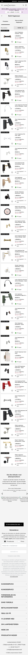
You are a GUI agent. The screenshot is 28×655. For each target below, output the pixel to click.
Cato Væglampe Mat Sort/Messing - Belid (19, 163)
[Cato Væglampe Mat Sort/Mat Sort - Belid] (14, 95)
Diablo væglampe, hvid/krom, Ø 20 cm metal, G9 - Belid (21, 76)
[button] (12, 42)
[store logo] (10, 5)
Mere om (5, 630)
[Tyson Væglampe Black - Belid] (14, 124)
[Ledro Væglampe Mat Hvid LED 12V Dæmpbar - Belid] (14, 109)
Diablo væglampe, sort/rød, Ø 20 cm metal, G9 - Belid (20, 455)
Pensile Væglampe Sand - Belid (21, 352)
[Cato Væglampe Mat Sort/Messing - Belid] (14, 168)
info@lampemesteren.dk (14, 649)
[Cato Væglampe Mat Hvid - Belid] (14, 153)
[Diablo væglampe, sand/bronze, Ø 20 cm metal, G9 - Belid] (14, 430)
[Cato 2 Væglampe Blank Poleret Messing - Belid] (14, 241)
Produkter (5, 21)
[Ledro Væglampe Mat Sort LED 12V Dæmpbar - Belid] (14, 284)
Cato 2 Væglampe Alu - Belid (20, 396)
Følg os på (6, 613)
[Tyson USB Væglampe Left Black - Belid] (14, 415)
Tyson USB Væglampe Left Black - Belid (21, 411)
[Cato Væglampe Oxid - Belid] (14, 313)
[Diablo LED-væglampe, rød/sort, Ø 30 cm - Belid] (14, 211)
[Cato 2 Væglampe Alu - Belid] (14, 401)
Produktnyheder (9, 635)
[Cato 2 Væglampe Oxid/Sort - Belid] (14, 37)
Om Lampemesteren (9, 624)
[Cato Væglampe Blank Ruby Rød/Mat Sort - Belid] (14, 386)
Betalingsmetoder (9, 608)
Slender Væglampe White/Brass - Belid (19, 266)
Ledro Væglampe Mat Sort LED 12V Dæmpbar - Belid (21, 280)
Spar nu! (17, 10)
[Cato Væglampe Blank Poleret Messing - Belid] (14, 226)
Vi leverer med (7, 619)
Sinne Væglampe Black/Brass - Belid (19, 323)
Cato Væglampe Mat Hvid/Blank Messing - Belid (21, 251)
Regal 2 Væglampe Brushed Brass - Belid (20, 440)
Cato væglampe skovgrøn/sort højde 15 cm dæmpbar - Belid (21, 294)
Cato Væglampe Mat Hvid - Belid (21, 149)
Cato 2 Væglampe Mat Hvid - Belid (20, 134)
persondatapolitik (14, 576)
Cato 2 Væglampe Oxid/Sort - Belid (19, 33)
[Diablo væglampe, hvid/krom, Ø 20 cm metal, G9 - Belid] (14, 81)
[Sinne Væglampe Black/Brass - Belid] (14, 328)
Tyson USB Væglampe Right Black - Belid (20, 367)
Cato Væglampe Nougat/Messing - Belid (20, 178)
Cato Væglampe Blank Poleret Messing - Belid (20, 221)
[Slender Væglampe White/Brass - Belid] (14, 270)
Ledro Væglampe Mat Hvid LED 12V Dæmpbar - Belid (21, 105)
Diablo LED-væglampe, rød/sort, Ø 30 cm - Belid (20, 207)
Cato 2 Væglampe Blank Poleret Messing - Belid (20, 236)
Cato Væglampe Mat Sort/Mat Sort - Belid (19, 91)
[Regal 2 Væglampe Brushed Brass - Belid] (14, 445)
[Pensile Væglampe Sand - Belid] (14, 356)
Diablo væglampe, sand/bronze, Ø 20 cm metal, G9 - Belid (20, 426)
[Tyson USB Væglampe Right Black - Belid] (14, 371)
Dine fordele (7, 602)
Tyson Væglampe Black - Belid (20, 120)
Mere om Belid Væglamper (19, 21)
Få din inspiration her (13, 524)
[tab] (14, 584)
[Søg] (23, 5)
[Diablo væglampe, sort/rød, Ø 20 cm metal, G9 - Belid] (14, 460)
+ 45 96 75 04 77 (14, 647)
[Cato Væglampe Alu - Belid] (14, 342)
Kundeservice (7, 584)
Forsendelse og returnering (8, 596)
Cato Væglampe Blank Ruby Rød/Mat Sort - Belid (21, 381)
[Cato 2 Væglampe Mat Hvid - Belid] (14, 139)
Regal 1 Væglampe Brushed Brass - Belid (20, 47)
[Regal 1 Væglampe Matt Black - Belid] (14, 66)
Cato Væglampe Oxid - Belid (20, 309)
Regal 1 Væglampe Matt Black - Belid (20, 61)
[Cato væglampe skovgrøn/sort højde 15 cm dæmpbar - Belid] (14, 299)
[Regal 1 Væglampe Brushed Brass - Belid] (14, 51)
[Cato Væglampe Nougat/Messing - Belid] (14, 182)
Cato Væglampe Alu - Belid (20, 338)
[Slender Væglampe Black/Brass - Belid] (14, 197)
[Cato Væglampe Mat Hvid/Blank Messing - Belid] (14, 255)
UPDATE (13, 12)
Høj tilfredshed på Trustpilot (17, 1)
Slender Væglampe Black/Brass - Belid (19, 192)
